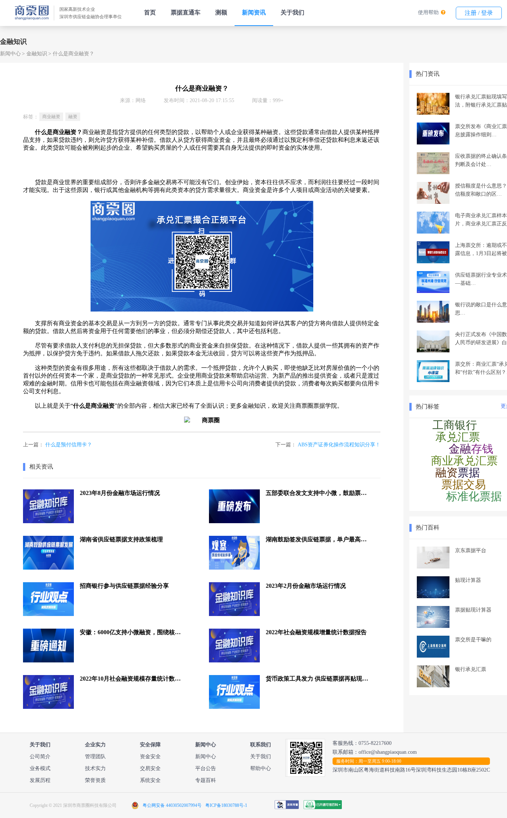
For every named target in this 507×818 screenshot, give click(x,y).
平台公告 (205, 768)
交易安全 (150, 768)
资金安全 (150, 756)
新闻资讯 (254, 12)
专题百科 (205, 780)
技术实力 (95, 768)
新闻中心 (10, 53)
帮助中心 (260, 768)
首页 (150, 12)
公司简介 (40, 756)
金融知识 (36, 53)
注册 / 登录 (479, 13)
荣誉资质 (95, 780)
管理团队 (95, 756)
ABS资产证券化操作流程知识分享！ (339, 444)
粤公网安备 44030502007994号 (172, 805)
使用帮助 (428, 12)
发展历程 (40, 780)
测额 (221, 12)
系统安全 (150, 780)
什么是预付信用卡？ (68, 444)
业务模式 (40, 768)
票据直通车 (185, 12)
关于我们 (292, 12)
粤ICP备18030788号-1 (226, 805)
